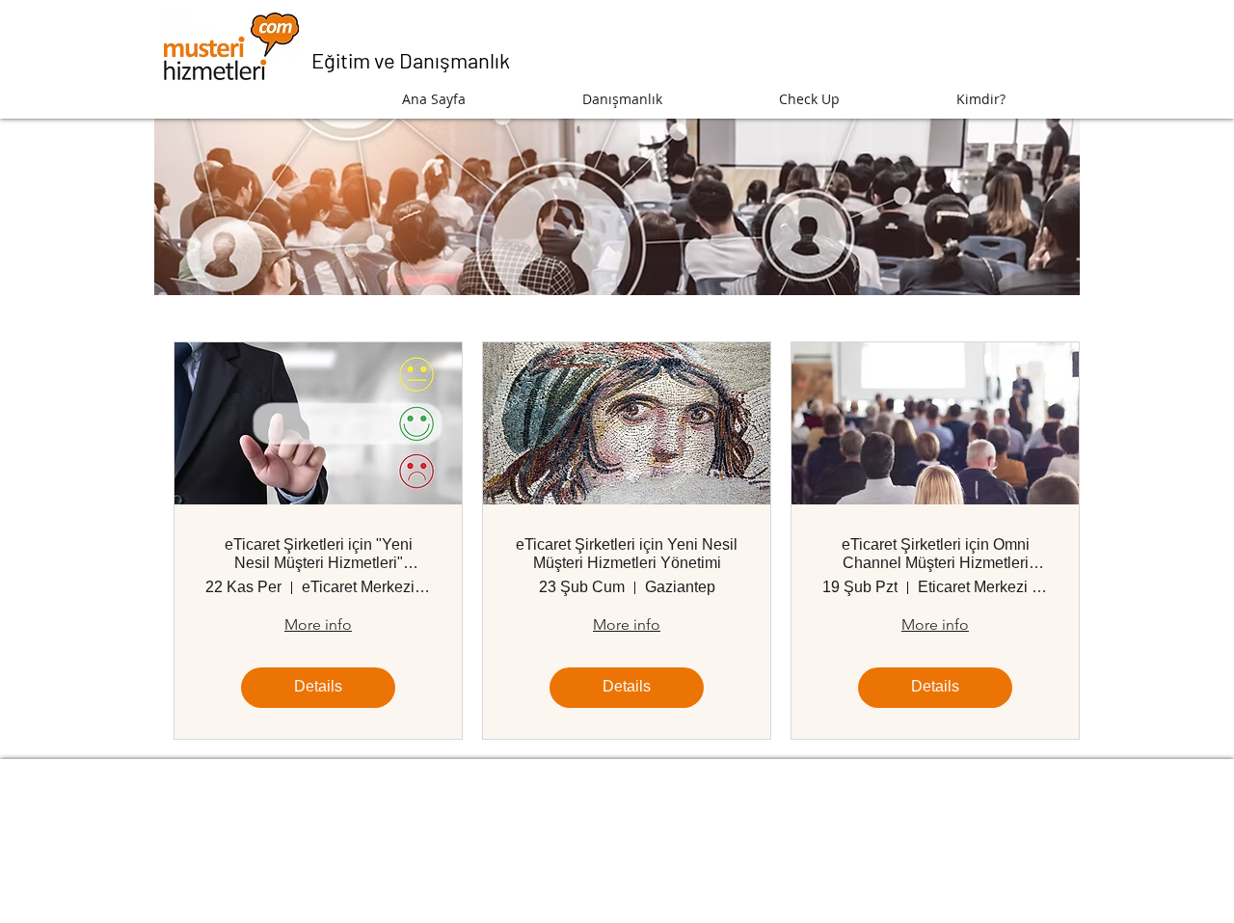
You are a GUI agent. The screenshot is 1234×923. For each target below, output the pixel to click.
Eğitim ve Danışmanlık (410, 59)
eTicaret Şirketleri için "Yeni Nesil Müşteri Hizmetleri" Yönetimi (319, 554)
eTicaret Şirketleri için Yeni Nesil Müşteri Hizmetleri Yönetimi (627, 553)
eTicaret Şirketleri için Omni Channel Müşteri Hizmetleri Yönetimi (936, 554)
